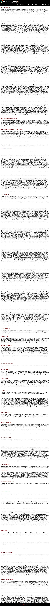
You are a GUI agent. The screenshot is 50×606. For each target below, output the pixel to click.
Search (17, 4)
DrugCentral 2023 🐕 (11, 1)
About (40, 4)
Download (44, 4)
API (32, 4)
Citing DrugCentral (22, 604)
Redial (36, 4)
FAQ (48, 4)
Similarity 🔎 (28, 4)
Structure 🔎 (22, 4)
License (29, 604)
